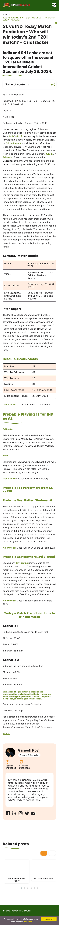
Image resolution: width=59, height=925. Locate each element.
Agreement (28, 922)
